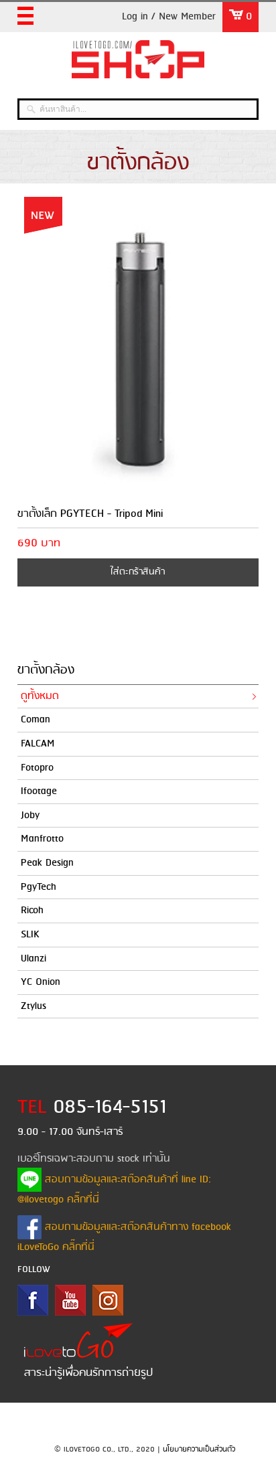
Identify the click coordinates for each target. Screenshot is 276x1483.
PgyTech (38, 887)
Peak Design (47, 863)
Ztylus (33, 1006)
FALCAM (38, 744)
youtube (70, 1300)
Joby (30, 815)
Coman (35, 720)
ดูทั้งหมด (40, 696)
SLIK (30, 935)
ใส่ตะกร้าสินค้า (138, 572)
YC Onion (40, 982)
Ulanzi (33, 959)
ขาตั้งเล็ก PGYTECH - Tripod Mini (90, 514)
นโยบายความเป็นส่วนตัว (199, 1449)
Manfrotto (42, 839)
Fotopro (37, 768)
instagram (107, 1300)
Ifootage (39, 791)
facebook (32, 1300)
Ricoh (32, 911)
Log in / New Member (169, 16)
